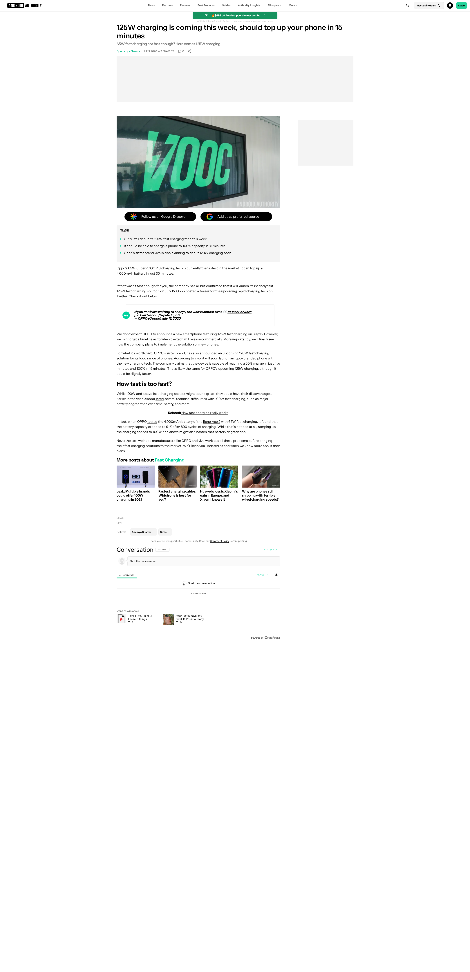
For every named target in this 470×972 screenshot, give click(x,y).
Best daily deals (426, 5)
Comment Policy (219, 541)
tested (152, 422)
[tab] (127, 575)
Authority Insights (249, 5)
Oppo (180, 291)
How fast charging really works (204, 413)
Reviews (185, 5)
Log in (265, 550)
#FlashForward (239, 312)
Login (461, 5)
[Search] (407, 5)
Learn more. (267, 21)
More (292, 5)
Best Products (206, 5)
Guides (226, 5)
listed (160, 399)
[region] (198, 593)
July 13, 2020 (171, 318)
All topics (273, 5)
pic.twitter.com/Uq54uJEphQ (157, 315)
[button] (235, 5)
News (151, 5)
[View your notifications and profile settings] (276, 574)
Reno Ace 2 (211, 422)
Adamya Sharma (130, 51)
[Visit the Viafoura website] (272, 637)
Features (167, 5)
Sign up (273, 550)
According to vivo (187, 358)
